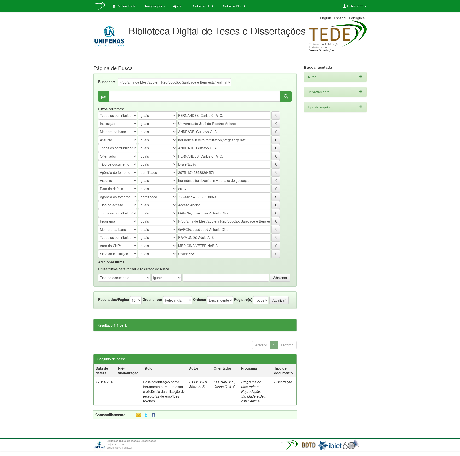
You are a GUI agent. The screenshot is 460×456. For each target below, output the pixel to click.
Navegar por (153, 6)
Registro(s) (243, 299)
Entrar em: (355, 6)
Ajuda (178, 6)
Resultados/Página (113, 299)
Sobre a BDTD (233, 6)
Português (357, 18)
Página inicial (125, 6)
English (325, 18)
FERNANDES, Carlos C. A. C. (225, 384)
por (103, 96)
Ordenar (199, 299)
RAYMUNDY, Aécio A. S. (198, 384)
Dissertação (283, 381)
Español (340, 18)
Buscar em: (107, 81)
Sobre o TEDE (203, 6)
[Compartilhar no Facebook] (154, 415)
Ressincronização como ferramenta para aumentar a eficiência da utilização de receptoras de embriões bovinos (164, 391)
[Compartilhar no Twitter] (146, 415)
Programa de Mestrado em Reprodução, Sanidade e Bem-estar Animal (254, 391)
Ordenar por (152, 299)
